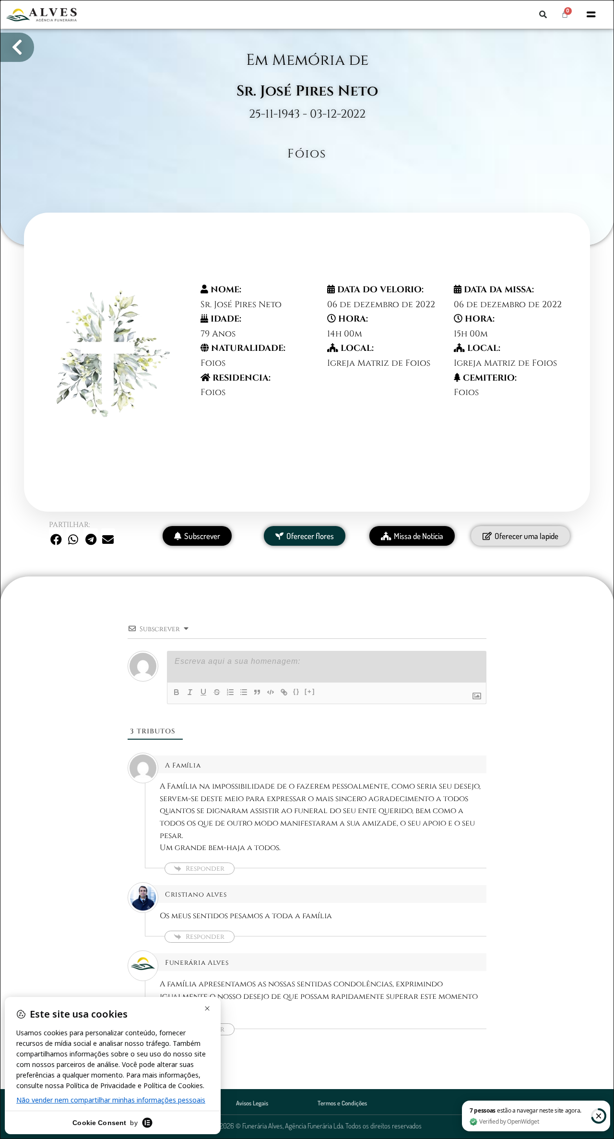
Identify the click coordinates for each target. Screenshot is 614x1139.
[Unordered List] (243, 692)
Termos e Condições (342, 1103)
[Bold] (176, 692)
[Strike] (217, 692)
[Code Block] (270, 692)
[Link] (284, 692)
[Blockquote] (257, 692)
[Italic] (190, 692)
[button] (543, 14)
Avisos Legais (252, 1103)
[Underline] (203, 692)
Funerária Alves (197, 962)
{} (296, 691)
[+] (310, 691)
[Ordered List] (230, 692)
